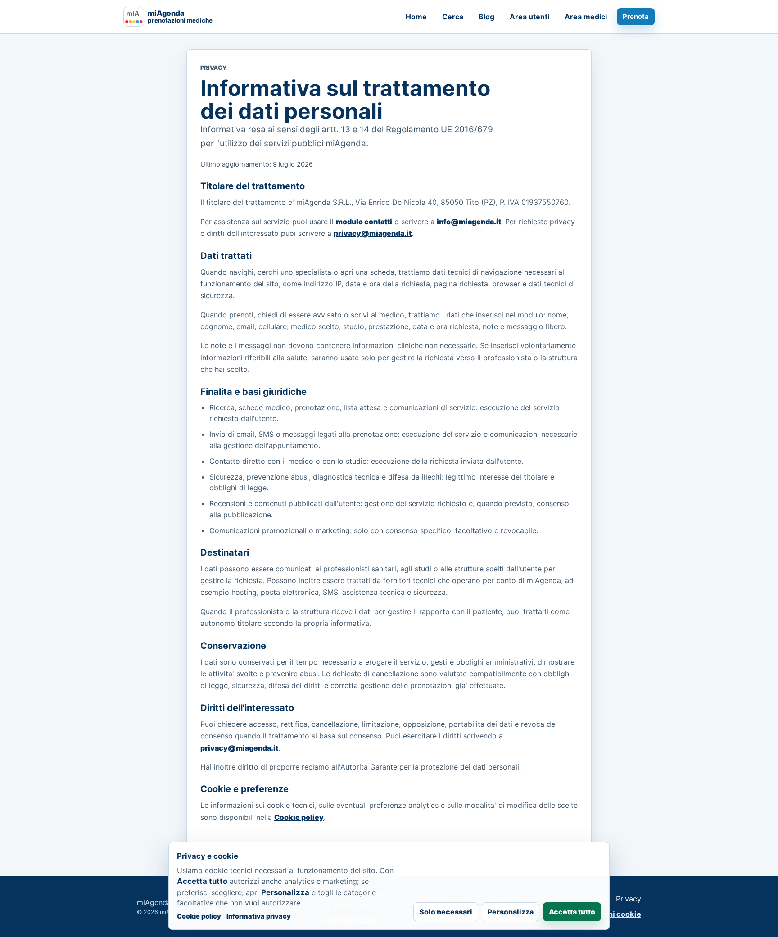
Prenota (636, 17)
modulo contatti (364, 221)
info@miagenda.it (469, 221)
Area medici (586, 16)
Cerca (452, 16)
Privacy (628, 898)
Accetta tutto (572, 911)
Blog (486, 16)
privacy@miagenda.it (373, 233)
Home (416, 16)
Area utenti (529, 16)
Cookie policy (299, 817)
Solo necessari (445, 911)
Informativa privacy (258, 916)
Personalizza (511, 911)
